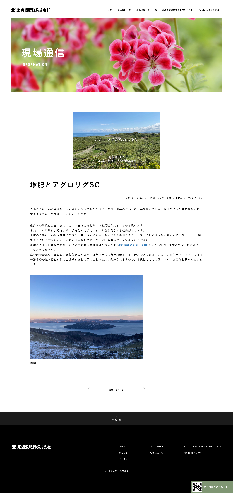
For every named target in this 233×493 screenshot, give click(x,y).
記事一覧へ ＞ (116, 390)
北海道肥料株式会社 (118, 471)
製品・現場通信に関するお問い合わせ (174, 10)
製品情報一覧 (124, 10)
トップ (108, 10)
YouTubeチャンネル (209, 10)
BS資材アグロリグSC (133, 245)
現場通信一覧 (143, 10)
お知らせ (123, 453)
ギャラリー (124, 459)
